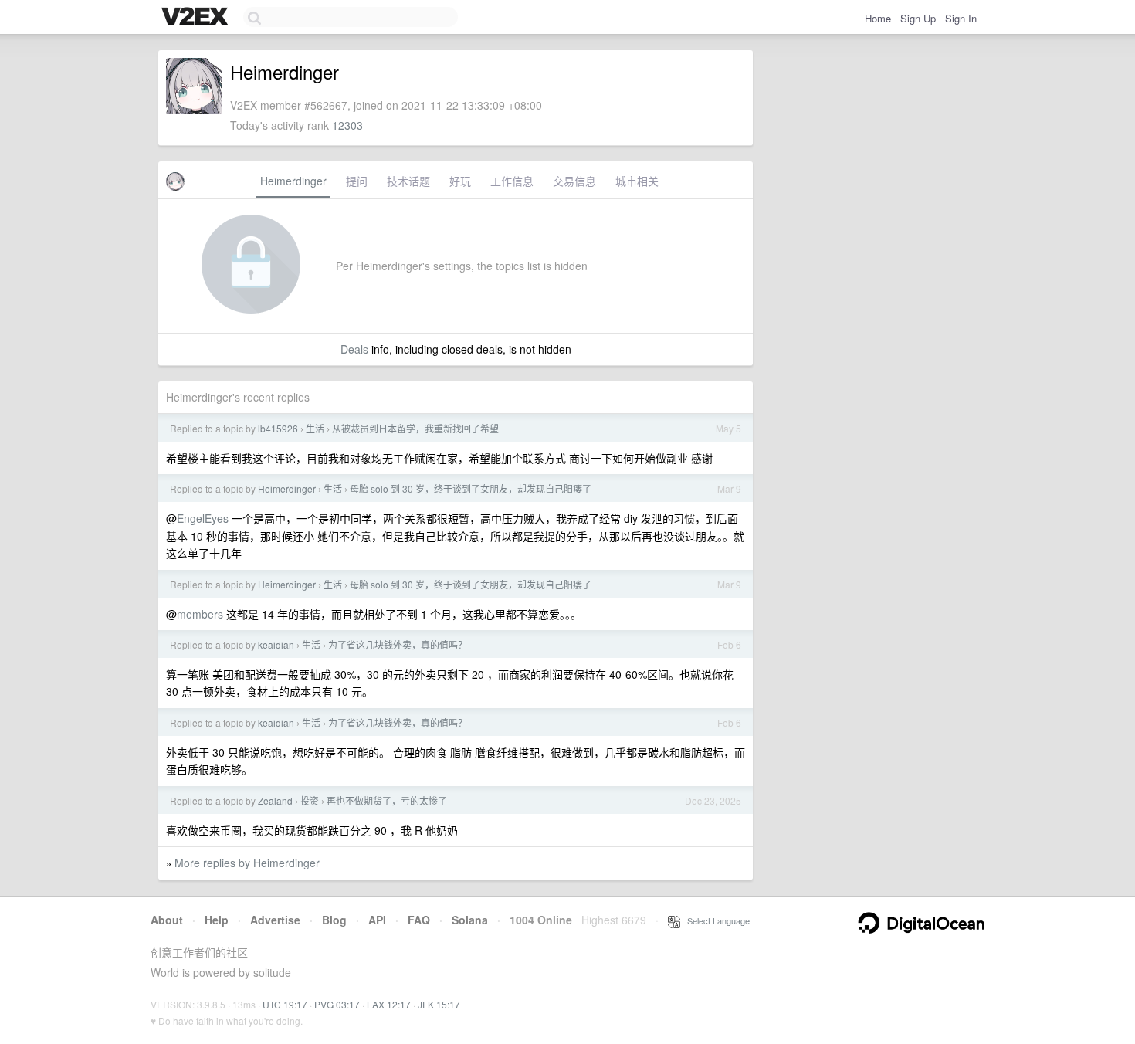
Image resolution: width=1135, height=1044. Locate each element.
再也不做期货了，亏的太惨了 (387, 800)
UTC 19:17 (285, 1004)
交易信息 (574, 180)
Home (878, 18)
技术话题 (408, 180)
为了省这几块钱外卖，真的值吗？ (397, 644)
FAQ (419, 919)
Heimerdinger (293, 180)
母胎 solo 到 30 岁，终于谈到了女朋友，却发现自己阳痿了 (470, 488)
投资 (309, 800)
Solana (470, 919)
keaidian (276, 644)
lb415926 (278, 428)
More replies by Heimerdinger (247, 862)
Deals (354, 349)
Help (217, 919)
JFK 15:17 (439, 1004)
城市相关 (637, 180)
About (167, 919)
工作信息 (512, 180)
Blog (334, 919)
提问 (357, 180)
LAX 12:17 (389, 1004)
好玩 (460, 180)
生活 (315, 428)
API (377, 919)
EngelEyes (203, 518)
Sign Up (918, 18)
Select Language (715, 920)
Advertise (275, 919)
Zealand (275, 800)
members (200, 614)
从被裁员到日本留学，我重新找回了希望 (415, 428)
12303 (347, 125)
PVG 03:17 (337, 1004)
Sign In (961, 18)
